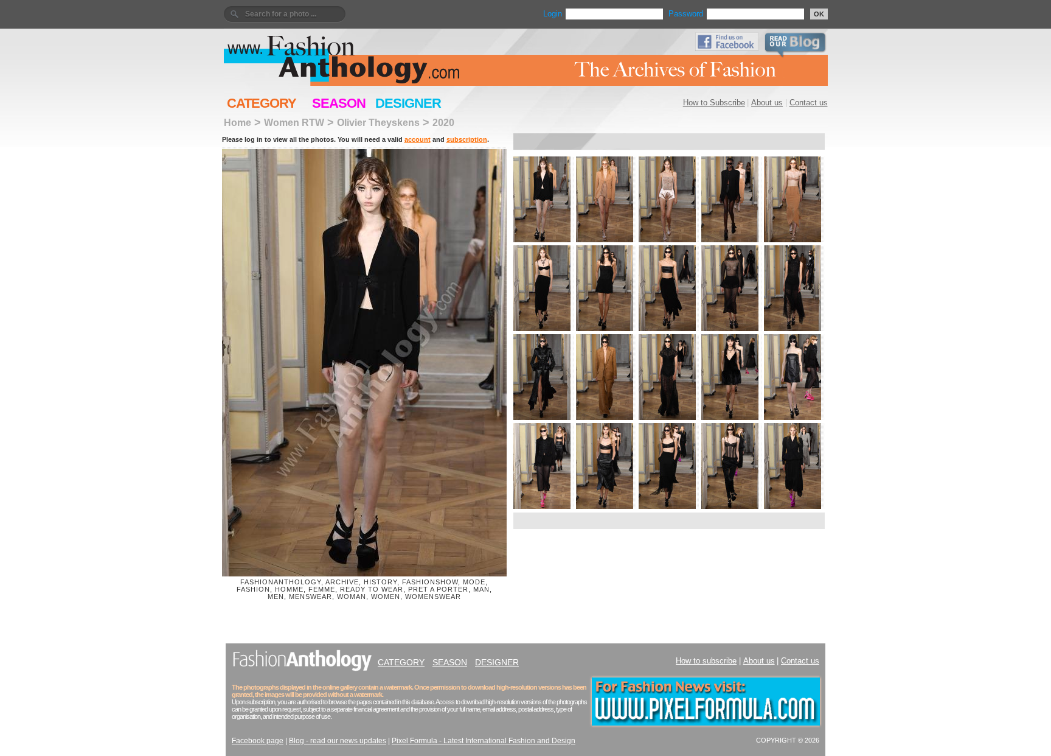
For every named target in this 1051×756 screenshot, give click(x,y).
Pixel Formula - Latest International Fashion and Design (483, 741)
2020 (443, 122)
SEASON (339, 103)
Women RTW (294, 122)
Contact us (808, 102)
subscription (466, 139)
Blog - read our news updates (337, 741)
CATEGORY (261, 103)
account (417, 139)
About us (767, 102)
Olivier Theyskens (378, 122)
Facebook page (257, 741)
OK (819, 14)
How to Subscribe (714, 102)
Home (237, 122)
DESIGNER (408, 103)
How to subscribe (706, 660)
